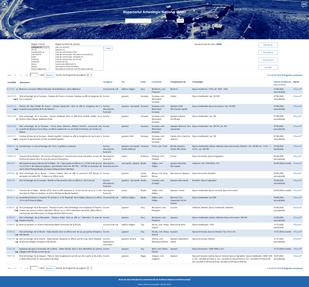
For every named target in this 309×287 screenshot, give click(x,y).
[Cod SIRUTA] (40, 54)
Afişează (297, 89)
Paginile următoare (293, 75)
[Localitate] (40, 61)
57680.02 (11, 231)
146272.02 (11, 126)
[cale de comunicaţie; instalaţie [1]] (80, 57)
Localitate (157, 81)
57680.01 (11, 224)
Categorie (107, 81)
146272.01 (11, 136)
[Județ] (40, 57)
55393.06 (11, 238)
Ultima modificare (282, 81)
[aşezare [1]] (80, 49)
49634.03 (11, 163)
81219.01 (11, 89)
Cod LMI (171, 20)
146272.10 (11, 106)
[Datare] (40, 66)
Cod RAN (159, 20)
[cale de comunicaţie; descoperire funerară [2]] (80, 54)
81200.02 (11, 217)
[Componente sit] (40, 52)
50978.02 (11, 173)
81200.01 (11, 207)
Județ (143, 81)
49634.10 (11, 197)
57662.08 (11, 248)
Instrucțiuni (268, 60)
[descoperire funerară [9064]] (80, 66)
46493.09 (11, 180)
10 (282, 75)
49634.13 (11, 190)
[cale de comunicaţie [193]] (80, 52)
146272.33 (11, 96)
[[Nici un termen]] (80, 47)
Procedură (268, 52)
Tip (123, 81)
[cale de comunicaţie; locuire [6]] (80, 59)
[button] (304, 4)
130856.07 (11, 156)
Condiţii (268, 67)
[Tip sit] (40, 49)
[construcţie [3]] (80, 61)
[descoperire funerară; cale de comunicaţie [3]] (80, 69)
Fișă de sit (268, 45)
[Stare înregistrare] (40, 69)
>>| (26, 75)
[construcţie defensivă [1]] (80, 64)
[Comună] (40, 59)
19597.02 (11, 256)
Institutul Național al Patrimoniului (174, 279)
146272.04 (11, 116)
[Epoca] (40, 64)
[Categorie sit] (40, 47)
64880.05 (11, 146)
